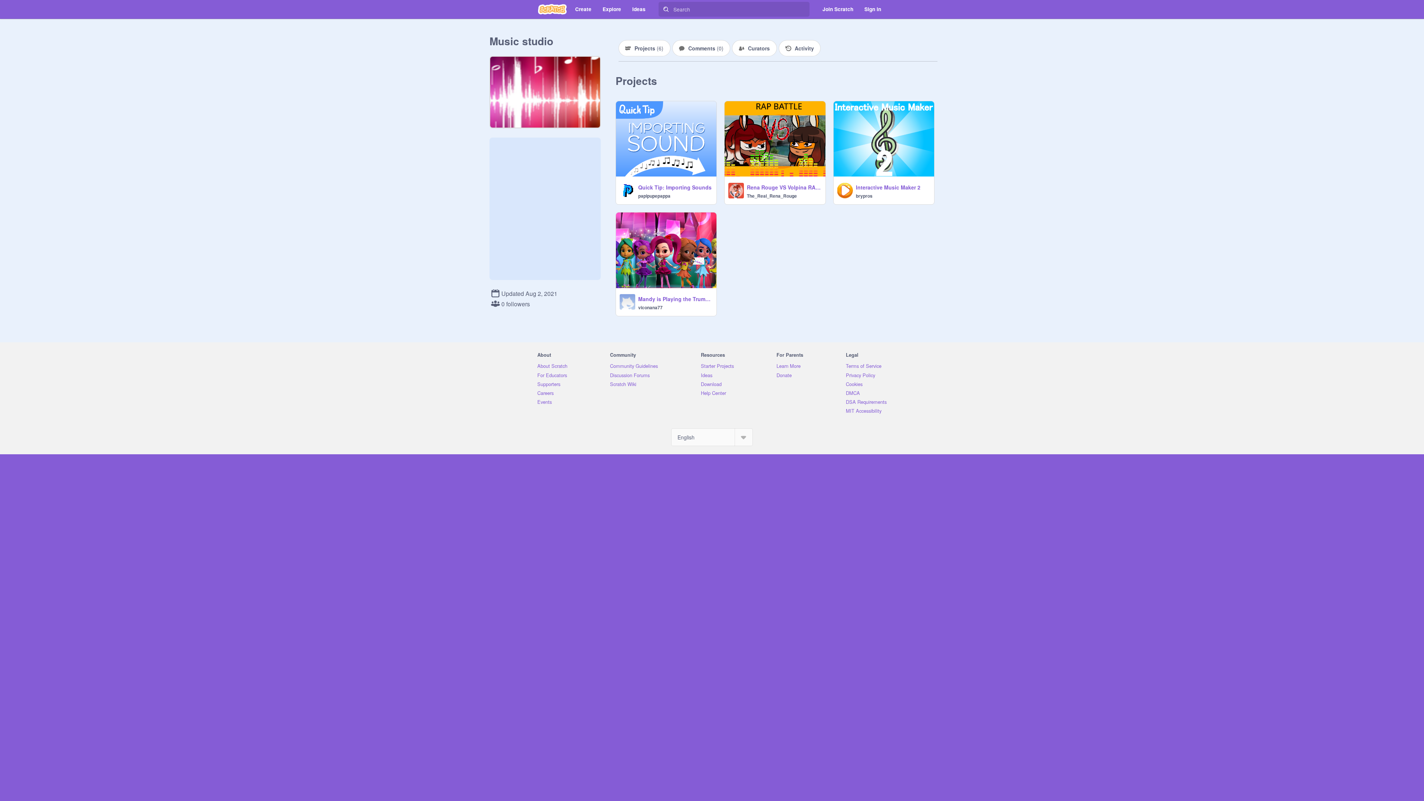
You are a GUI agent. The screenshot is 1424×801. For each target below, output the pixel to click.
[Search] (666, 9)
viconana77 (650, 307)
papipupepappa (654, 195)
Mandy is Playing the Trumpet (675, 299)
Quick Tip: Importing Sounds (675, 187)
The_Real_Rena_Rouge (772, 195)
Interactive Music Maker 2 (888, 187)
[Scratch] (552, 9)
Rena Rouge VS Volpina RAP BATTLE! (784, 187)
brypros (864, 195)
